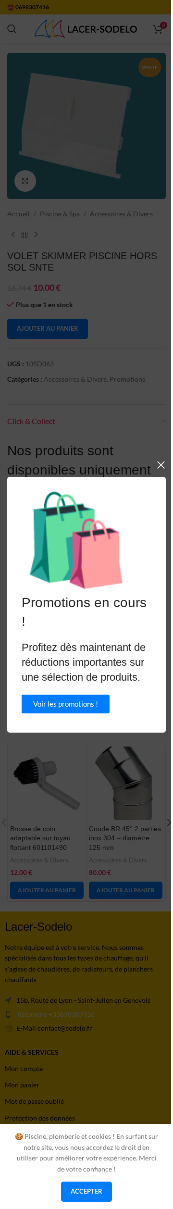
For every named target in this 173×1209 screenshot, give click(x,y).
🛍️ (76, 540)
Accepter (86, 1191)
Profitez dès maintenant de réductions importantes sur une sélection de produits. (84, 662)
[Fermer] (161, 465)
